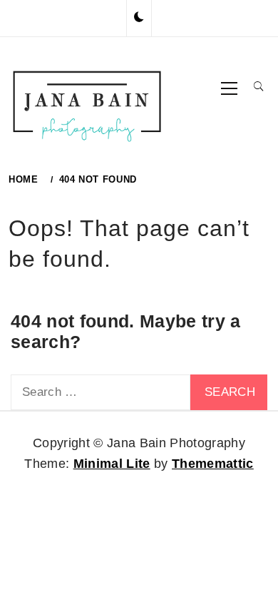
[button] (139, 18)
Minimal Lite (111, 463)
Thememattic (213, 463)
